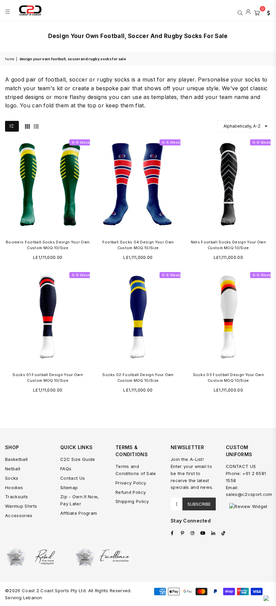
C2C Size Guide (77, 459)
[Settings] (267, 12)
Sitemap (69, 487)
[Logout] (248, 12)
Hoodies (14, 487)
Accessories (19, 515)
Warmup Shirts (21, 506)
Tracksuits (16, 496)
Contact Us (72, 478)
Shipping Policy (132, 501)
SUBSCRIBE (199, 504)
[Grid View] (27, 126)
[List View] (36, 126)
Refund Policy (130, 492)
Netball (12, 468)
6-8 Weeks (82, 142)
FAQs (65, 468)
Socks (12, 478)
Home (9, 59)
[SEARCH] (240, 12)
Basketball (16, 459)
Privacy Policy (130, 482)
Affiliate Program (78, 513)
